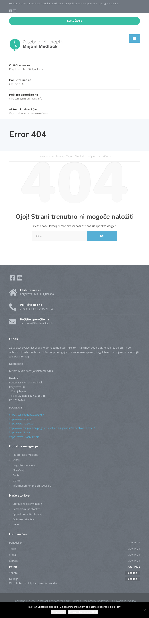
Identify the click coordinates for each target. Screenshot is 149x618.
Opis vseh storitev (23, 519)
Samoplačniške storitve (26, 509)
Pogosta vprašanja (24, 465)
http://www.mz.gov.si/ (22, 423)
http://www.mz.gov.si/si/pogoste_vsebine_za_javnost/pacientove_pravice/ (52, 428)
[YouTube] (14, 11)
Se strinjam (58, 612)
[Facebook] (11, 11)
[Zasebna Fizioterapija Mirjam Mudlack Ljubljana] (36, 44)
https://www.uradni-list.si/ (24, 437)
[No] (144, 610)
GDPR (16, 480)
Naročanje (19, 470)
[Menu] (134, 38)
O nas (16, 460)
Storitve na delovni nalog (27, 503)
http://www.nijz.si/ (19, 432)
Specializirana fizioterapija (28, 514)
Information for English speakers (32, 485)
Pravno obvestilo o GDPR (83, 612)
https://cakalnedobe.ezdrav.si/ (26, 414)
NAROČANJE (74, 20)
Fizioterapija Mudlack (25, 454)
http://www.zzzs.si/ (20, 419)
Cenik (16, 475)
